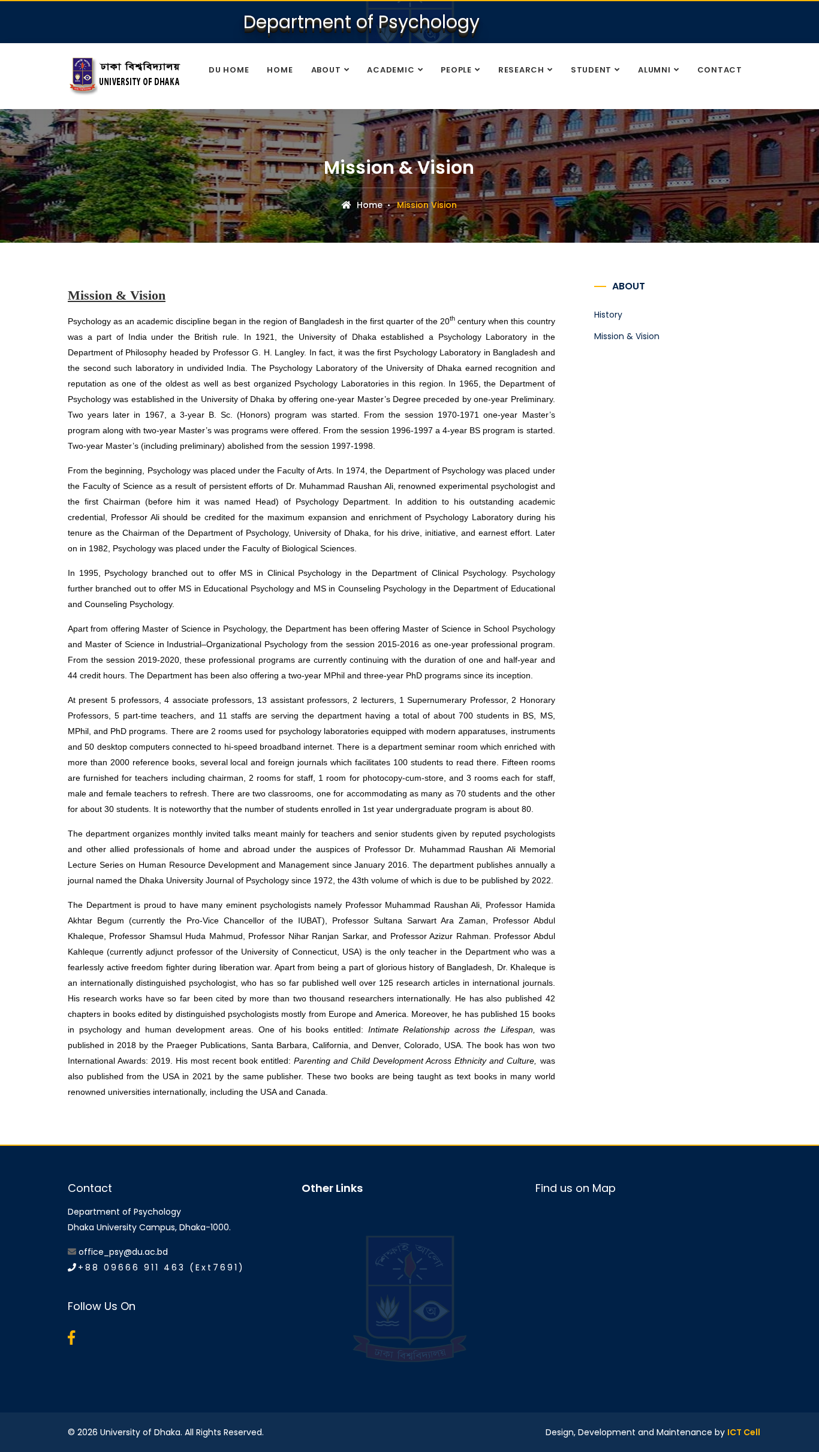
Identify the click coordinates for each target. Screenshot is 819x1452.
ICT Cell (743, 1432)
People (456, 70)
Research (521, 70)
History (608, 315)
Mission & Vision (627, 336)
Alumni (654, 70)
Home (280, 70)
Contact (719, 70)
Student (591, 70)
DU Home (229, 70)
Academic (390, 70)
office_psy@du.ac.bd (123, 1252)
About (326, 70)
